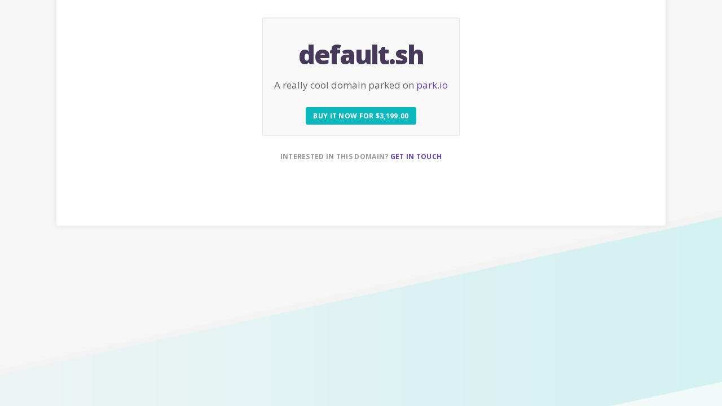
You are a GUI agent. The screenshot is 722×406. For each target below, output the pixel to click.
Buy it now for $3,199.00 (360, 116)
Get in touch (416, 156)
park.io (432, 84)
